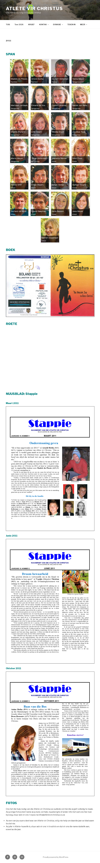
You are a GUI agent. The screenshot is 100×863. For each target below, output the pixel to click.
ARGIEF (31, 24)
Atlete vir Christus (34, 8)
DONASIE (57, 24)
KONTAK (43, 24)
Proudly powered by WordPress (55, 857)
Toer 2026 (19, 24)
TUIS (8, 24)
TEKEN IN (71, 24)
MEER (82, 24)
